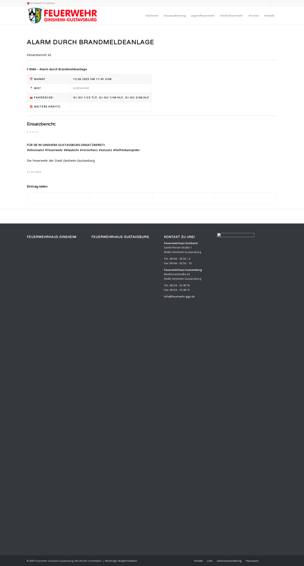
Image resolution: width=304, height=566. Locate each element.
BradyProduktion (127, 560)
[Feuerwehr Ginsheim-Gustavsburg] (63, 15)
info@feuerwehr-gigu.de (179, 296)
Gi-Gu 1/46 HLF (111, 97)
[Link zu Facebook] (274, 3)
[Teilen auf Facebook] (58, 198)
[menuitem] (152, 15)
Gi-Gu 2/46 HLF (137, 97)
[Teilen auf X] (121, 198)
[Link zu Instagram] (268, 3)
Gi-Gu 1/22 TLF (85, 97)
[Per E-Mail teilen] (246, 198)
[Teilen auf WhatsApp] (183, 198)
